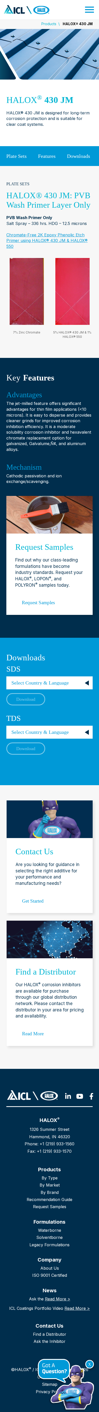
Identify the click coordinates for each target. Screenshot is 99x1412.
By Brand (50, 1192)
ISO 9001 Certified (49, 1275)
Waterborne (49, 1230)
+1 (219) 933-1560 (57, 1143)
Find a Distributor (49, 1334)
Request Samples (49, 1206)
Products (48, 24)
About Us (49, 1268)
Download (25, 699)
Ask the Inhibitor (49, 1341)
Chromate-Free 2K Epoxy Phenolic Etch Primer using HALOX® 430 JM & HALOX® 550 (47, 240)
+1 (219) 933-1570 (54, 1151)
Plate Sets (16, 156)
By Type (50, 1177)
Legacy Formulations (49, 1244)
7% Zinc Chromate (26, 332)
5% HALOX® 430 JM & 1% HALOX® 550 (72, 334)
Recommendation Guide (49, 1199)
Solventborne (49, 1237)
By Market (50, 1185)
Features (47, 156)
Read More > (57, 1298)
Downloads (78, 156)
